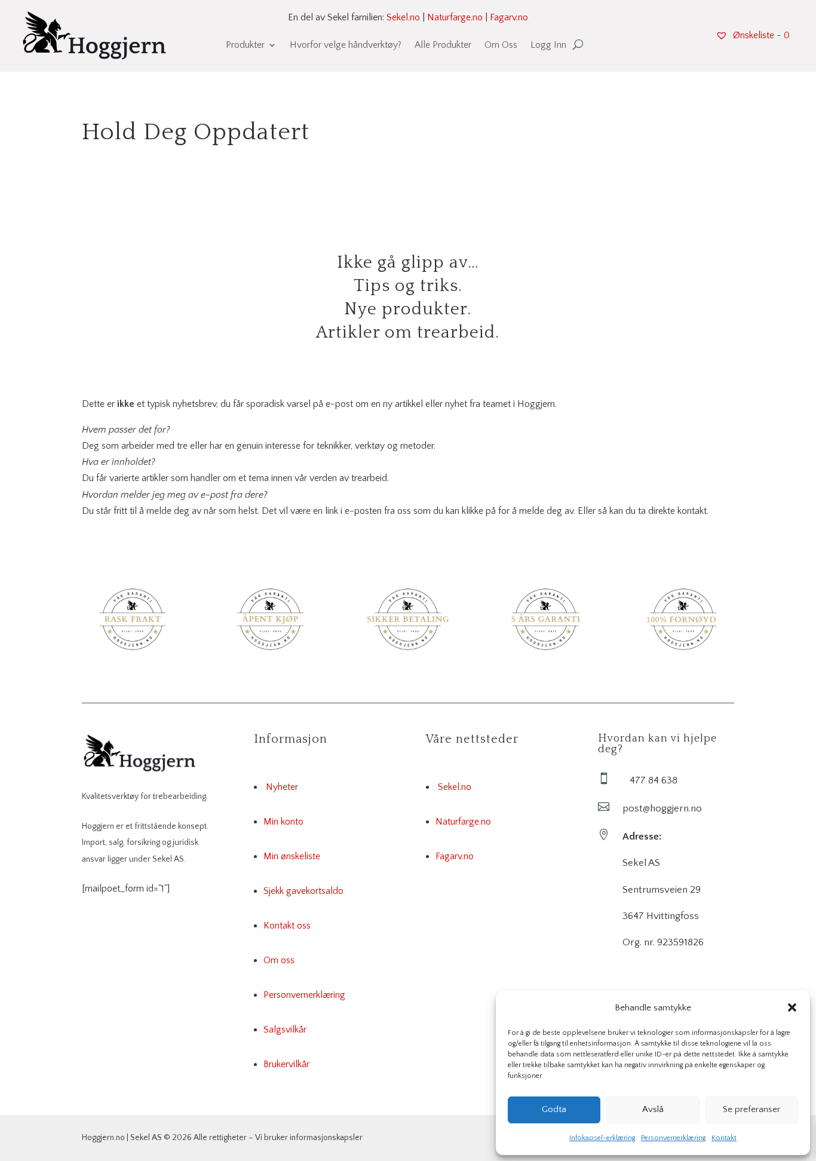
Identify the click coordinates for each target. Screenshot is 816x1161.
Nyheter (282, 787)
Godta (554, 1109)
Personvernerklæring (673, 1138)
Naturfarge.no (455, 17)
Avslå (653, 1109)
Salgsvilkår (284, 1029)
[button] (792, 1007)
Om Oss (500, 45)
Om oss (279, 960)
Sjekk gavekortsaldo (303, 891)
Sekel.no (403, 17)
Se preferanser (751, 1109)
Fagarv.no (509, 17)
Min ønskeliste (291, 856)
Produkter (245, 45)
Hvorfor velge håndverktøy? (345, 45)
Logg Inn (548, 45)
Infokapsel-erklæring (602, 1138)
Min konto (283, 821)
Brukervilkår (286, 1064)
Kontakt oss (287, 925)
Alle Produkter (443, 45)
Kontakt (724, 1138)
